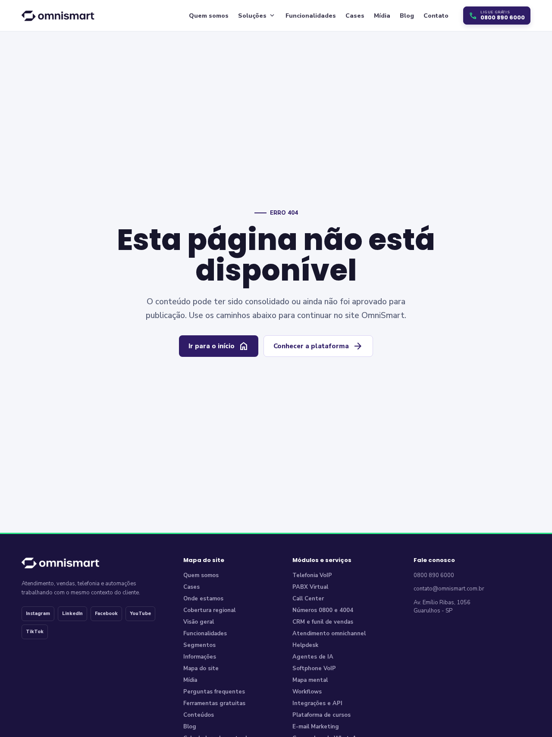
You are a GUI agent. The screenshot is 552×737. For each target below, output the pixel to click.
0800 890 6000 (434, 575)
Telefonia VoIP (312, 575)
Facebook (106, 613)
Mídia (382, 16)
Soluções (257, 15)
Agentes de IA (312, 657)
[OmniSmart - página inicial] (59, 15)
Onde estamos (203, 599)
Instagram (38, 613)
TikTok (35, 631)
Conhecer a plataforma (318, 346)
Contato (435, 16)
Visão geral (198, 622)
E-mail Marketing (315, 727)
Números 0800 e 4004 (322, 610)
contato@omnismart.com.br (449, 589)
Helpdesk (305, 645)
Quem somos (209, 16)
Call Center (308, 599)
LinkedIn (72, 613)
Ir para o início (218, 346)
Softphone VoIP (314, 668)
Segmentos (199, 645)
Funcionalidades (310, 16)
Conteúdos (198, 715)
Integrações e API (317, 703)
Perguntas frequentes (214, 692)
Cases (354, 16)
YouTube (140, 613)
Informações (199, 657)
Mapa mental (310, 680)
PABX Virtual (310, 587)
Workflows (307, 692)
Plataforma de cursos (321, 715)
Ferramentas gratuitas (214, 703)
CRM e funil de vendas (322, 622)
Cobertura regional (209, 610)
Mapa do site (201, 668)
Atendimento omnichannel (329, 633)
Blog (407, 16)
